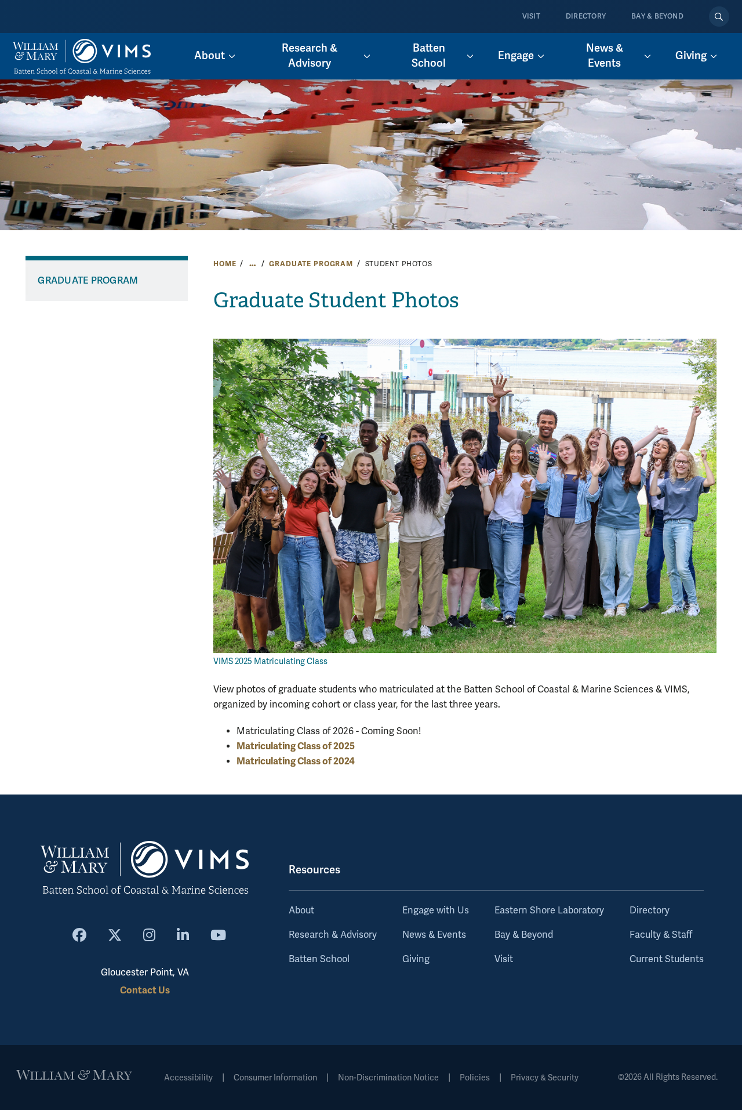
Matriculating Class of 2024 (296, 761)
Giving (416, 959)
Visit (531, 16)
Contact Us (145, 990)
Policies (475, 1078)
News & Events (434, 935)
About (301, 910)
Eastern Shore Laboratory (549, 910)
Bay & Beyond (657, 16)
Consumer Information (275, 1078)
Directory (586, 16)
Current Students (667, 959)
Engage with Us (435, 910)
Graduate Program (311, 264)
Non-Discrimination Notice (388, 1078)
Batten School (319, 959)
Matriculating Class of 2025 (296, 746)
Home (224, 264)
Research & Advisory (333, 935)
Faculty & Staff (661, 935)
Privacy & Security (545, 1078)
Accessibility (188, 1078)
